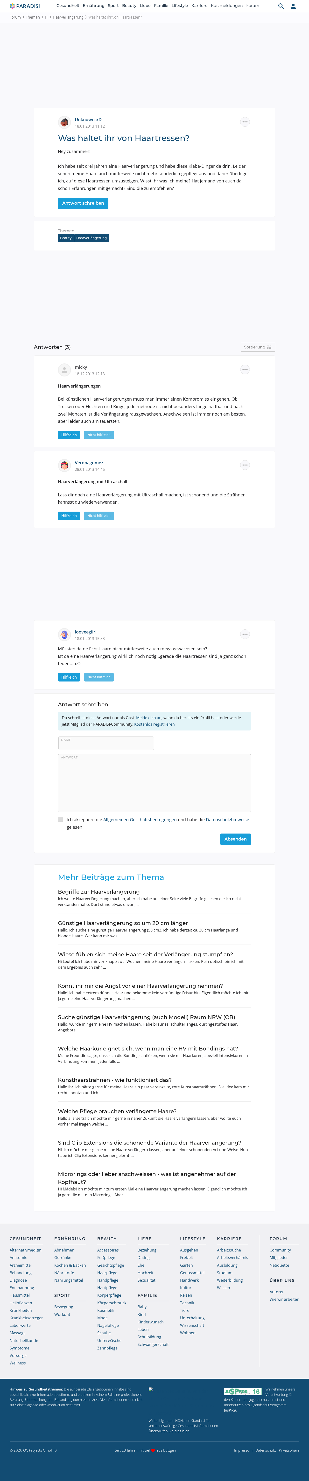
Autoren (277, 1291)
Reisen (186, 1295)
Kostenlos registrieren (154, 724)
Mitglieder (279, 1257)
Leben (143, 1329)
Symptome (19, 1348)
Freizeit (186, 1257)
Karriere (199, 5)
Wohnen (188, 1332)
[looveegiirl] (66, 634)
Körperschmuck (111, 1303)
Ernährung (94, 5)
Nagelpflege (108, 1325)
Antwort (69, 757)
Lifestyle (180, 5)
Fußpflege (106, 1257)
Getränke (62, 1257)
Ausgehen (189, 1250)
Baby (142, 1306)
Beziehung (147, 1250)
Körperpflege (109, 1295)
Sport (113, 5)
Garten (186, 1265)
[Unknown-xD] (66, 122)
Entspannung (22, 1287)
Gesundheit (67, 5)
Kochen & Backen (70, 1265)
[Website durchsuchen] (281, 6)
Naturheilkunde (24, 1340)
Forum (252, 5)
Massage (18, 1332)
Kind (142, 1314)
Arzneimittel (21, 1265)
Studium (224, 1272)
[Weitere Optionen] (245, 122)
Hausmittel (20, 1295)
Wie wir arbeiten (284, 1299)
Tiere (184, 1310)
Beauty (129, 5)
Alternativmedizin (26, 1250)
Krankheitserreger (26, 1318)
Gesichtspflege (110, 1265)
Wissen (223, 1287)
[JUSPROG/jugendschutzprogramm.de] (243, 1391)
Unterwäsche (109, 1340)
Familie (161, 5)
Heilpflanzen (21, 1303)
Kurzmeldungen (227, 5)
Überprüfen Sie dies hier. (169, 1431)
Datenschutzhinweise (227, 819)
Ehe (141, 1265)
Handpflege (107, 1280)
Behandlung (21, 1272)
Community (280, 1250)
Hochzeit (146, 1272)
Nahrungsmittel (68, 1280)
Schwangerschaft (153, 1344)
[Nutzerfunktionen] (293, 6)
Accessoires (108, 1250)
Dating (144, 1257)
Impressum (243, 1450)
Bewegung (63, 1306)
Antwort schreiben (83, 203)
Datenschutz (265, 1450)
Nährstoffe (64, 1272)
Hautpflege (107, 1287)
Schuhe (104, 1332)
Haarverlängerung (68, 17)
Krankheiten (21, 1310)
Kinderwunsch (151, 1322)
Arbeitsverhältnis (232, 1257)
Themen (33, 17)
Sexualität (146, 1280)
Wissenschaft (192, 1325)
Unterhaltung (192, 1318)
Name (66, 739)
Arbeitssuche (229, 1250)
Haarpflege (107, 1272)
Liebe (145, 5)
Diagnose (18, 1280)
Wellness (18, 1363)
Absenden (236, 839)
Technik (187, 1303)
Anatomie (18, 1257)
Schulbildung (149, 1337)
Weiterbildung (230, 1280)
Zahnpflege (107, 1348)
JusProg (230, 1410)
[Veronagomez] (66, 465)
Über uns (282, 1280)
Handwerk (189, 1280)
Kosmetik (105, 1310)
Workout (62, 1314)
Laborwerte (20, 1325)
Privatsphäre (289, 1450)
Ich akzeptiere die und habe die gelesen (158, 823)
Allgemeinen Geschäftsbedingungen (140, 819)
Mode (102, 1318)
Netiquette (279, 1265)
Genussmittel (192, 1272)
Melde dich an (149, 717)
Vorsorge (18, 1355)
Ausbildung (227, 1265)
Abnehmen (64, 1250)
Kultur (185, 1287)
